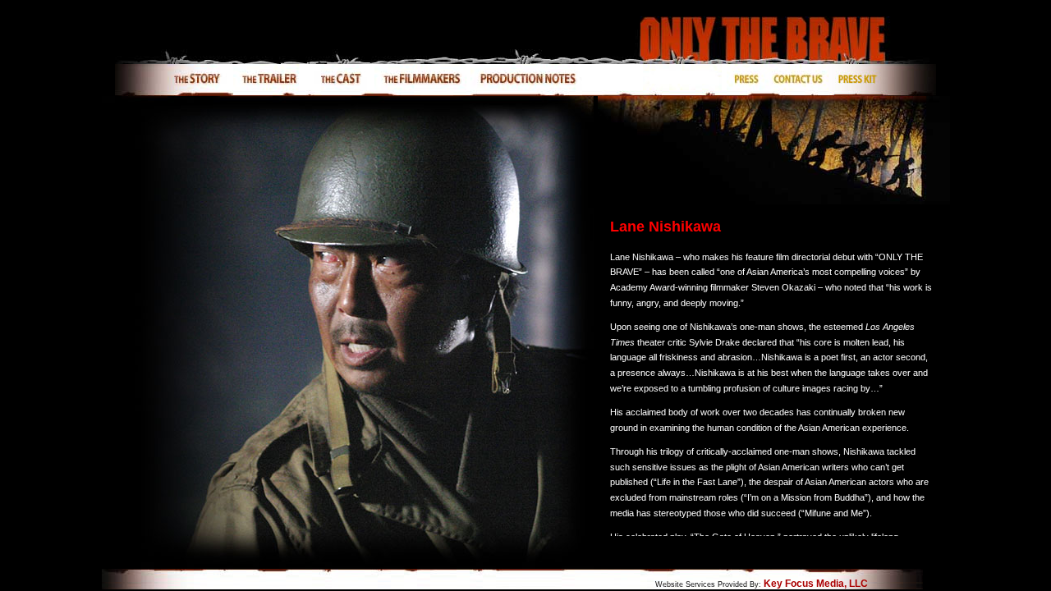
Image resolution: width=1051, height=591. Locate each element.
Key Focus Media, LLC (816, 583)
